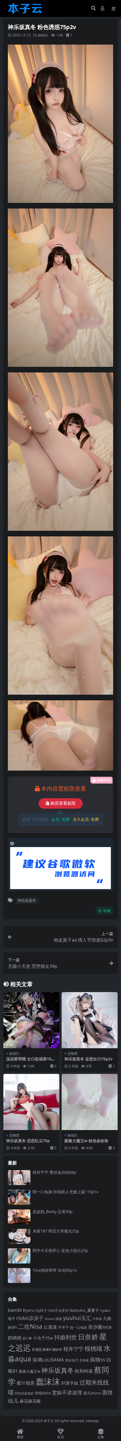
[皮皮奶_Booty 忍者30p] (19, 1216)
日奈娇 (88, 1336)
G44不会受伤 (58, 1310)
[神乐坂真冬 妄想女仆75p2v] (90, 1020)
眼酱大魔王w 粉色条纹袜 (86, 1140)
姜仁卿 (27, 1338)
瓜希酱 (84, 1360)
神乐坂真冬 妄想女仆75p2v (88, 1058)
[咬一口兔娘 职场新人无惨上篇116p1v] (19, 1197)
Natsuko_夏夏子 (84, 1310)
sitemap (92, 1420)
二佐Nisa (30, 1326)
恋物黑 (73, 1053)
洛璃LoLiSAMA (48, 1359)
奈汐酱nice (100, 1327)
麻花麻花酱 (30, 1401)
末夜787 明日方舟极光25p (56, 1231)
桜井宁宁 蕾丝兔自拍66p (54, 1172)
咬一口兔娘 (78, 1327)
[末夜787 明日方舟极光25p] (19, 1236)
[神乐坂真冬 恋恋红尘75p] (31, 1102)
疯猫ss (97, 1359)
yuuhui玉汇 (77, 1318)
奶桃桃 (14, 1338)
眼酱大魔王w (29, 1371)
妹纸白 (43, 35)
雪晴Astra (43, 1393)
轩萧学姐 (69, 1383)
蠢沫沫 (48, 1381)
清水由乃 (72, 1360)
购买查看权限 (63, 803)
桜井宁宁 (73, 1348)
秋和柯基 (84, 1371)
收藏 (107, 911)
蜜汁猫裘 (26, 1383)
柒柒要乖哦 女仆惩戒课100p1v (31, 1061)
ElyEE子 (41, 1310)
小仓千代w (43, 1338)
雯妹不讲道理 (67, 1392)
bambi (15, 1310)
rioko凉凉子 (30, 1318)
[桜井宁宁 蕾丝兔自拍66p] (19, 1177)
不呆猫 (97, 1319)
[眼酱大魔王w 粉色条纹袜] (90, 1102)
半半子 (63, 1327)
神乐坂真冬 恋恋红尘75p (28, 1140)
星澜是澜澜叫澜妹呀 (47, 1349)
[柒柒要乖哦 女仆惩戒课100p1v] (31, 1020)
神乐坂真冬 (27, 900)
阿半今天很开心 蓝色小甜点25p (60, 1250)
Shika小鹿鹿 (53, 1319)
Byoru (28, 1310)
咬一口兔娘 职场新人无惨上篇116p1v (65, 1191)
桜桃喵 (93, 1348)
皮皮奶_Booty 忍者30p (53, 1211)
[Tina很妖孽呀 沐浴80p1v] (19, 1275)
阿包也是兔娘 (24, 1393)
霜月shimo (92, 1393)
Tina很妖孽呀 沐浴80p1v (55, 1270)
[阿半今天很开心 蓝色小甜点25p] (19, 1255)
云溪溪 (50, 1327)
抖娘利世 (65, 1337)
